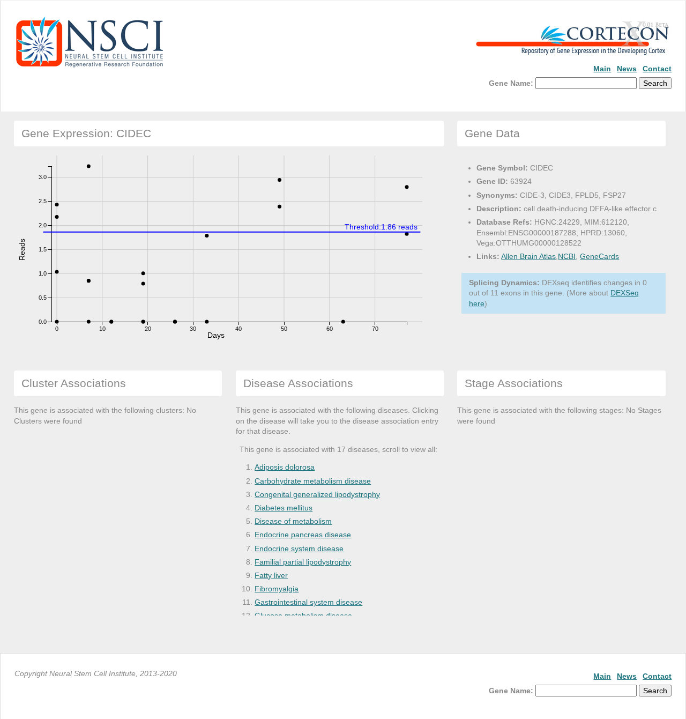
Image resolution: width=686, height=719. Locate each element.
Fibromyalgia (277, 588)
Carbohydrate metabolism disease (313, 481)
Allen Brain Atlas (528, 256)
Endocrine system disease (299, 548)
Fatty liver (271, 575)
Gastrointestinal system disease (308, 602)
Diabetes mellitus (283, 507)
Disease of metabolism (293, 521)
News (627, 68)
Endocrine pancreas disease (303, 534)
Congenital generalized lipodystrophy (317, 494)
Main (602, 68)
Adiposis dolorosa (285, 467)
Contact (657, 68)
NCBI (567, 256)
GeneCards (599, 256)
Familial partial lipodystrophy (303, 562)
